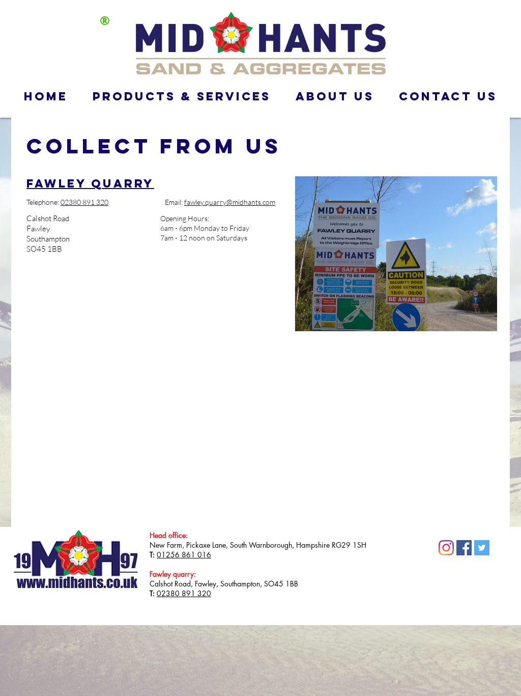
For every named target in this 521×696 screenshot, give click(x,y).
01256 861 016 (184, 554)
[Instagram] (446, 547)
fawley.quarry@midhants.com (229, 202)
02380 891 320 (184, 593)
